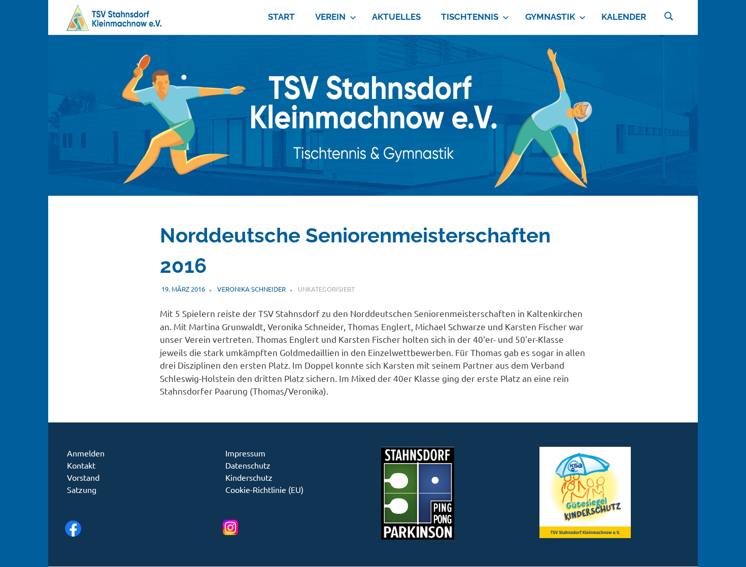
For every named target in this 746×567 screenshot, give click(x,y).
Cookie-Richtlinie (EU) (264, 489)
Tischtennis (469, 17)
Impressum (245, 453)
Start (281, 17)
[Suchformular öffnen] (669, 15)
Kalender (623, 17)
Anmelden (86, 453)
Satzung (81, 489)
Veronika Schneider (251, 289)
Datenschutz (247, 465)
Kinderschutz (249, 477)
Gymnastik (550, 17)
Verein (330, 17)
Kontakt (81, 465)
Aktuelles (396, 17)
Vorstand (83, 477)
